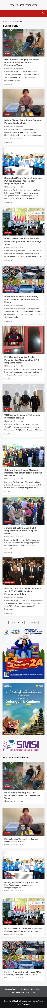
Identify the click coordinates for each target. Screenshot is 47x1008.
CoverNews (38, 1001)
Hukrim (7, 53)
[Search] (42, 13)
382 (31, 623)
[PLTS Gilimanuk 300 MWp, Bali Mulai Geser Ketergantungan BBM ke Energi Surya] (23, 222)
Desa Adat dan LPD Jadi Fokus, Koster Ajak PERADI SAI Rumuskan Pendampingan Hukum (22, 591)
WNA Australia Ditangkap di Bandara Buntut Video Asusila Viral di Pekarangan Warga (21, 62)
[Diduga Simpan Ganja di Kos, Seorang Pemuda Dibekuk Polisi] (23, 103)
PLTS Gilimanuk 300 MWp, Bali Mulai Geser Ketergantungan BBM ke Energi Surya (22, 241)
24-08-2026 (19, 421)
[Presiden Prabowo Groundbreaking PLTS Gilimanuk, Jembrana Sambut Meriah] (23, 279)
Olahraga (8, 464)
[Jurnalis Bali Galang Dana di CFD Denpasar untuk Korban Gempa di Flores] (23, 511)
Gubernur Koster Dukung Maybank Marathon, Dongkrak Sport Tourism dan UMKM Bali (23, 473)
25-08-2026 (19, 366)
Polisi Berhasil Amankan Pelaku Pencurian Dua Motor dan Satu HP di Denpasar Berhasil (21, 360)
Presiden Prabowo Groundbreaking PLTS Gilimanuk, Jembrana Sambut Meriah (21, 299)
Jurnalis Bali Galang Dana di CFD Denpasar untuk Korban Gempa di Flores (20, 531)
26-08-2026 (19, 68)
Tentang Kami (18, 992)
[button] (5, 13)
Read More (8, 84)
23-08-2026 (19, 536)
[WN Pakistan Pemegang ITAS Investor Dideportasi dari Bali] (23, 398)
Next (36, 623)
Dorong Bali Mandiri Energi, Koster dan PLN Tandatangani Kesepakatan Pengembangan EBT (23, 181)
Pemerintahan (9, 172)
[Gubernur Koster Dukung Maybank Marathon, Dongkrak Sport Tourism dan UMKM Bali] (23, 453)
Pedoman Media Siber (30, 989)
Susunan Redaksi (12, 989)
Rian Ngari (9, 68)
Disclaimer (30, 992)
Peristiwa (8, 409)
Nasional (8, 232)
